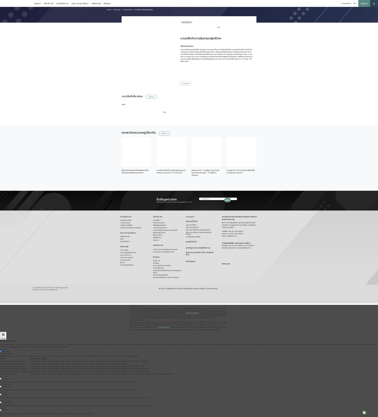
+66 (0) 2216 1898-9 (235, 234)
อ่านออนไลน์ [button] (186, 83)
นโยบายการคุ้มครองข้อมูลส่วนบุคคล (198, 230)
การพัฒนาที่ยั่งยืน (126, 225)
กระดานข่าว (190, 216)
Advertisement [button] (5, 400)
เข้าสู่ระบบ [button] (364, 3)
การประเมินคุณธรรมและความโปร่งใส (165, 230)
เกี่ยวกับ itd (48, 3)
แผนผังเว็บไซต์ (191, 241)
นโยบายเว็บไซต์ (191, 221)
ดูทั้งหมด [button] (151, 97)
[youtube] (331, 3)
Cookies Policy (164, 327)
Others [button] (2, 408)
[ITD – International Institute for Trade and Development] (16, 3)
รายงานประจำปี (125, 260)
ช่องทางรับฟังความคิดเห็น (162, 265)
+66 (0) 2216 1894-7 (236, 231)
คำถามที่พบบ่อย (158, 268)
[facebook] (326, 3)
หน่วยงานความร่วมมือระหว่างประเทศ (165, 249)
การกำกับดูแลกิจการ (160, 228)
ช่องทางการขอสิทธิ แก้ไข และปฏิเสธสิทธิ (200, 253)
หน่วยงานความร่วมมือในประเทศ (163, 252)
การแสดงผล (346, 3)
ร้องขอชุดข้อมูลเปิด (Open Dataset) (166, 277)
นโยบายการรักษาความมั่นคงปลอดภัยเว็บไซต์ (198, 233)
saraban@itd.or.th (244, 248)
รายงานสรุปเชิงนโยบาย (128, 252)
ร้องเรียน (156, 263)
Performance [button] (5, 384)
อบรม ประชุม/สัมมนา (80, 3)
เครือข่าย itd (158, 245)
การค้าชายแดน (125, 223)
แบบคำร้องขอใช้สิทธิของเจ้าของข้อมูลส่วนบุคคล (167, 271)
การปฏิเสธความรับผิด (193, 237)
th (354, 3)
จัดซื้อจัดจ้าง (157, 237)
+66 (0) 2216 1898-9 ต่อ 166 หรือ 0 (241, 245)
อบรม (122, 239)
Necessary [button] (4, 349)
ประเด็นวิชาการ (62, 3)
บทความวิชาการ (125, 255)
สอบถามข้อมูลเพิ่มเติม (160, 275)
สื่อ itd (122, 262)
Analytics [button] (3, 392)
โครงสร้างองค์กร (159, 223)
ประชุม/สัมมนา (125, 241)
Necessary (6, 351)
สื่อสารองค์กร (157, 235)
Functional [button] (4, 376)
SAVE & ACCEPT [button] (6, 416)
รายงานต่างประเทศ (126, 257)
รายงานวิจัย (124, 250)
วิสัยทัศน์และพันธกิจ (159, 225)
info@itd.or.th (231, 236)
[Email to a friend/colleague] (235, 27)
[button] (374, 3)
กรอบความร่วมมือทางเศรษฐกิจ (130, 228)
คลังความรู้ (96, 3)
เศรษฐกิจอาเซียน (126, 220)
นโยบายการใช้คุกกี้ (192, 227)
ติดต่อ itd (156, 261)
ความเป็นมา (157, 220)
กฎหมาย (156, 240)
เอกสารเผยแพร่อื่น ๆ (127, 265)
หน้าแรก (37, 3)
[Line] (364, 412)
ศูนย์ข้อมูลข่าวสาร (159, 232)
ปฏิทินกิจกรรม (125, 236)
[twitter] (336, 3)
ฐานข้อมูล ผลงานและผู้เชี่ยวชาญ (198, 248)
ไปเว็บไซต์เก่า (191, 261)
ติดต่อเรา (107, 3)
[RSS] (241, 279)
